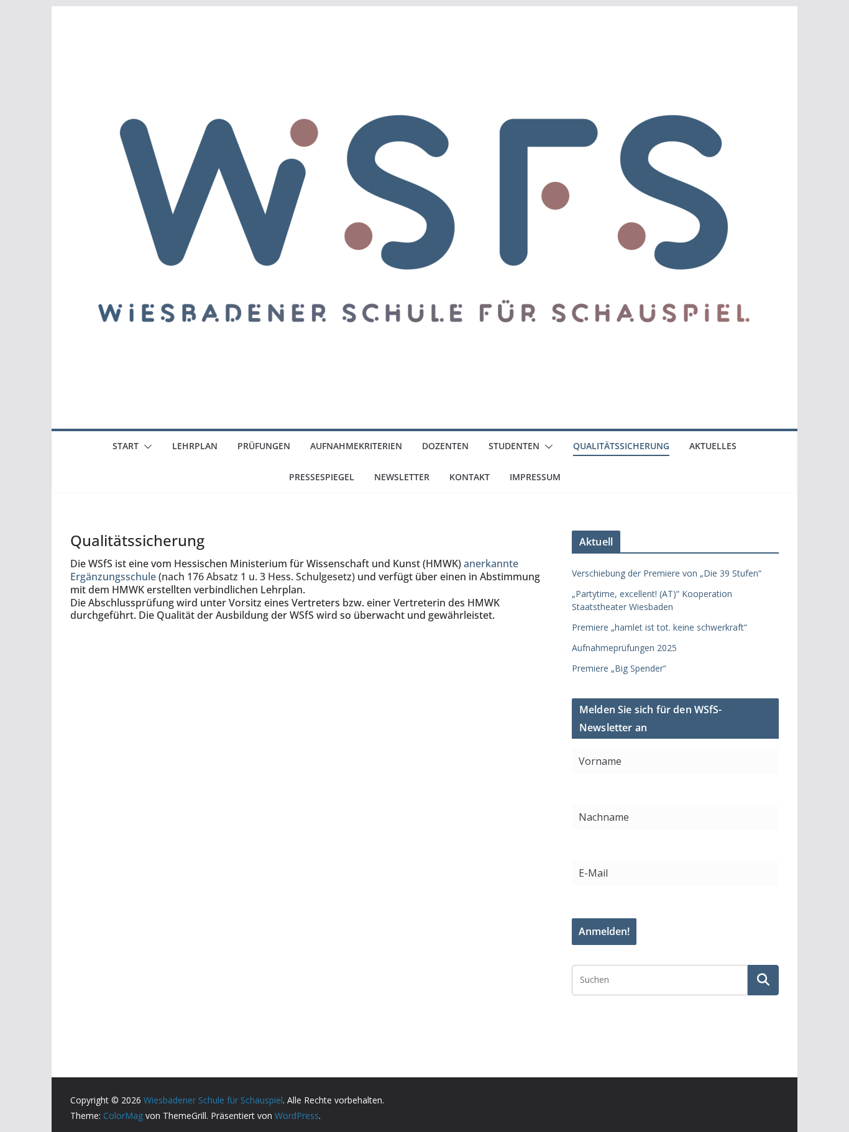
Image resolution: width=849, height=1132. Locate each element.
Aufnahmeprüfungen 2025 (624, 648)
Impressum (535, 477)
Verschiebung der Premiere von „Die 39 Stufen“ (666, 573)
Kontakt (469, 477)
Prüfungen (263, 446)
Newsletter (401, 477)
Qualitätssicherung (621, 446)
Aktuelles (713, 446)
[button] (145, 446)
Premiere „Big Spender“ (619, 668)
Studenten (514, 446)
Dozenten (445, 446)
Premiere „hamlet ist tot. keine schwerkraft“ (659, 627)
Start (125, 446)
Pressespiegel (321, 477)
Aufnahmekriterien (356, 446)
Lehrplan (195, 446)
